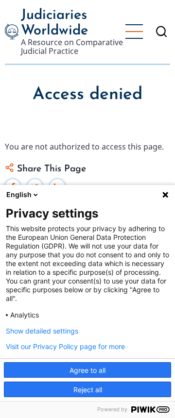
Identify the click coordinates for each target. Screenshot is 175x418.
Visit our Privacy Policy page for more (65, 347)
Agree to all (87, 370)
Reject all (87, 389)
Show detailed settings (42, 331)
